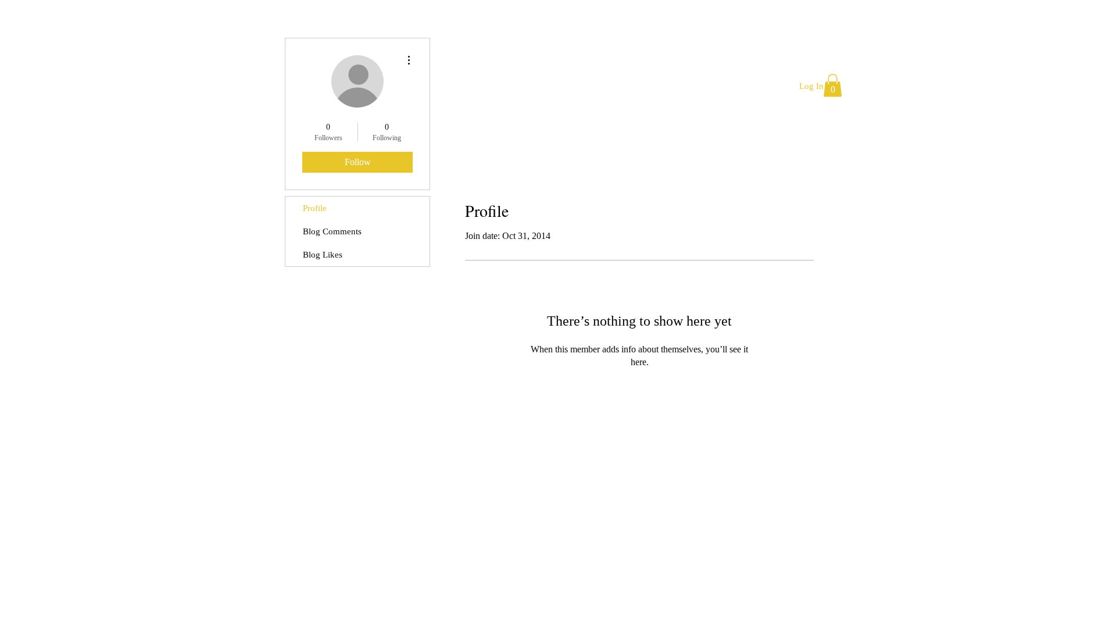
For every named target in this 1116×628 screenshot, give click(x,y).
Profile (315, 208)
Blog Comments (332, 231)
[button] (832, 85)
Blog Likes (322, 254)
